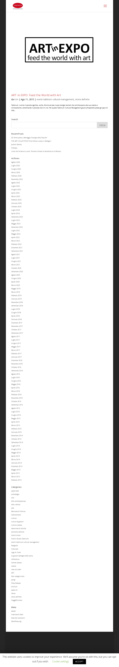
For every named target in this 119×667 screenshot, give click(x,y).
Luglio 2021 (15, 258)
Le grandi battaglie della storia (22, 556)
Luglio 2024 (15, 210)
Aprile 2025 (15, 193)
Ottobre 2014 (16, 439)
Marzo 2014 (15, 459)
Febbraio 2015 (16, 429)
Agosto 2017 (15, 336)
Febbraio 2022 (16, 244)
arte (12, 498)
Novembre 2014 (17, 435)
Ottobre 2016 (16, 367)
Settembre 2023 (17, 217)
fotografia (14, 545)
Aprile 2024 (15, 213)
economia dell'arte (17, 532)
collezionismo (16, 515)
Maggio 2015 (15, 418)
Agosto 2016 (15, 374)
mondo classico (16, 563)
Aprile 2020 (15, 282)
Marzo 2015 (15, 425)
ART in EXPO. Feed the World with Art (36, 95)
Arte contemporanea (18, 501)
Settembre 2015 (17, 405)
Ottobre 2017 (16, 330)
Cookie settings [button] (60, 661)
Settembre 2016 (17, 371)
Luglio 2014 (15, 446)
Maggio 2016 (15, 384)
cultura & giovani (17, 522)
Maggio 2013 (15, 470)
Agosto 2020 (15, 275)
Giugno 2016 (16, 381)
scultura (14, 586)
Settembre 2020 (17, 271)
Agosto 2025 (15, 183)
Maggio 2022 (15, 234)
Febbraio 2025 (16, 200)
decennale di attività (18, 528)
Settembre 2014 (17, 442)
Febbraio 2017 (16, 353)
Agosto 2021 (15, 254)
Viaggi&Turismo (16, 600)
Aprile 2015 (15, 422)
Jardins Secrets (16, 144)
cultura (14, 518)
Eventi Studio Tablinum (20, 539)
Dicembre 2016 (16, 360)
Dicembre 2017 (16, 323)
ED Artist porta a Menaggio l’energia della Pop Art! (29, 138)
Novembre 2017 (17, 326)
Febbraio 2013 (16, 480)
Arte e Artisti (15, 504)
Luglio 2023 (15, 220)
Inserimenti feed (17, 614)
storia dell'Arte (82, 99)
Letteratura (15, 559)
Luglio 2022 (15, 230)
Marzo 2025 (15, 196)
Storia (13, 593)
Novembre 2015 (17, 398)
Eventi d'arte (15, 535)
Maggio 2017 (15, 347)
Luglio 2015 (15, 412)
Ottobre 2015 (16, 401)
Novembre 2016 (17, 364)
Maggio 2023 (15, 224)
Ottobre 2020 (16, 268)
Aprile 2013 (15, 473)
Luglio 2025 (15, 186)
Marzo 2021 (15, 265)
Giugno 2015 (16, 415)
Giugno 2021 (16, 261)
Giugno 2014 (16, 449)
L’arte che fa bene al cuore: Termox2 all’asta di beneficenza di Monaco (36, 151)
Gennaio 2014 (16, 463)
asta (12, 508)
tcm (16, 99)
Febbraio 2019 (16, 295)
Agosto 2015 (15, 408)
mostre (13, 566)
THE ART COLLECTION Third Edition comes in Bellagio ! (31, 141)
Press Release (16, 583)
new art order (16, 569)
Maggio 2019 (15, 289)
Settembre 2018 (17, 306)
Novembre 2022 (17, 227)
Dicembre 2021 (16, 248)
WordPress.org (16, 621)
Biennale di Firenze (18, 511)
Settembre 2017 (17, 333)
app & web (15, 491)
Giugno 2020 (16, 278)
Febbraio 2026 (16, 176)
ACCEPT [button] (79, 661)
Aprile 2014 (15, 456)
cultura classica (16, 525)
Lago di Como (16, 552)
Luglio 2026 (15, 165)
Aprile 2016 (15, 388)
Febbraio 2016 (16, 394)
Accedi (13, 611)
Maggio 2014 (15, 453)
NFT (12, 573)
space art (14, 590)
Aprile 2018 (15, 316)
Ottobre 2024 (16, 207)
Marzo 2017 (15, 350)
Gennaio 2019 (16, 299)
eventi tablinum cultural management (55, 99)
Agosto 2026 (15, 162)
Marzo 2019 (15, 292)
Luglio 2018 (15, 309)
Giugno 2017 (16, 343)
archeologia (15, 494)
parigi (13, 580)
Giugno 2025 (16, 189)
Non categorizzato (17, 576)
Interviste (14, 549)
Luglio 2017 (15, 340)
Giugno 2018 (16, 312)
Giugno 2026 (16, 169)
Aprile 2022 (15, 237)
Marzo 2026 (15, 172)
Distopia (14, 148)
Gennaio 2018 (16, 319)
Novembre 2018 (17, 302)
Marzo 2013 (15, 476)
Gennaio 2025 (16, 203)
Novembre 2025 (17, 179)
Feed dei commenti (18, 618)
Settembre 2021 (17, 251)
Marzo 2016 (15, 391)
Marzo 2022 (15, 241)
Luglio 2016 (15, 377)
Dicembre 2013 (16, 466)
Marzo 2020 (15, 285)
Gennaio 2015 (16, 432)
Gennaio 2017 (16, 357)
